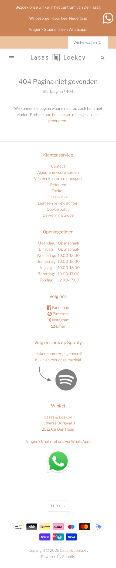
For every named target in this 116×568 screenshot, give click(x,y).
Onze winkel (58, 197)
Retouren (58, 184)
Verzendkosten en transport (58, 178)
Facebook (60, 307)
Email (60, 326)
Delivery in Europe (58, 215)
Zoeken (58, 190)
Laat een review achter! (58, 203)
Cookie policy (58, 209)
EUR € (56, 506)
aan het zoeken (58, 114)
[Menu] (11, 57)
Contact (58, 166)
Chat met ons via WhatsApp (65, 441)
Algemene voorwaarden (58, 172)
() (88, 42)
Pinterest (60, 313)
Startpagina (53, 91)
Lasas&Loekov (73, 550)
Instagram (60, 320)
